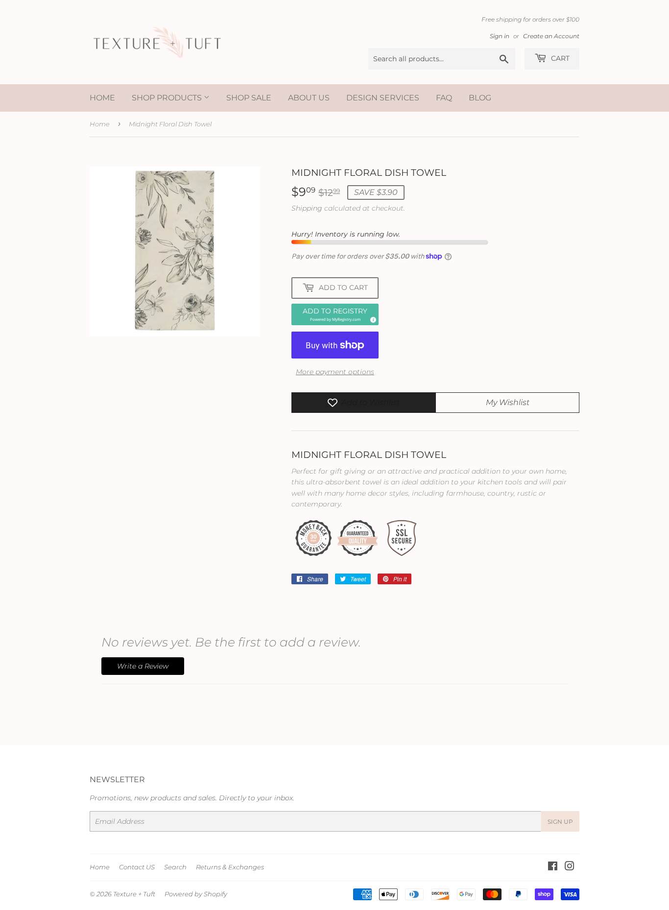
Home (102, 97)
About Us (309, 97)
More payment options (335, 371)
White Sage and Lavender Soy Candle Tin (128, 879)
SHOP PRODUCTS (168, 97)
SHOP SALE (248, 97)
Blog (480, 97)
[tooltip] (371, 318)
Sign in (499, 36)
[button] (335, 314)
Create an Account (551, 36)
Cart (559, 58)
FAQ (444, 97)
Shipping (306, 208)
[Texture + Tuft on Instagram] (569, 867)
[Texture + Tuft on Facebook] (553, 867)
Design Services (382, 97)
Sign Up (560, 821)
